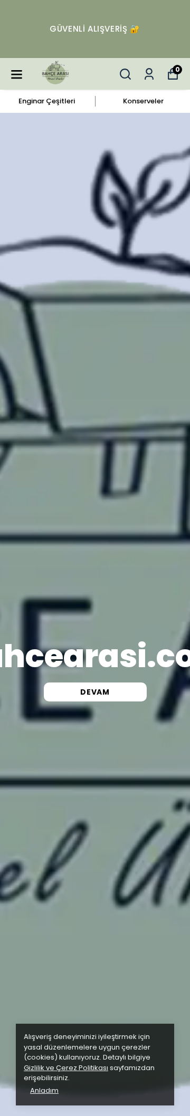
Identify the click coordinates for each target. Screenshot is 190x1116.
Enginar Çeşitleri (46, 101)
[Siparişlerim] (149, 74)
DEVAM (95, 692)
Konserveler (143, 101)
